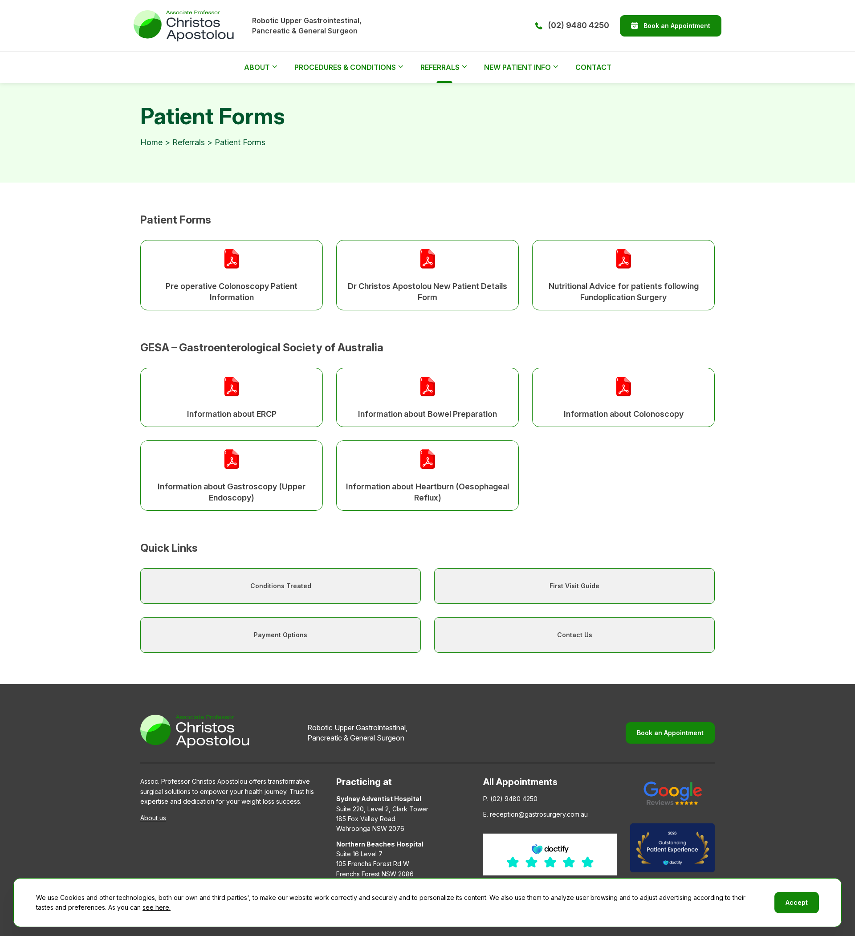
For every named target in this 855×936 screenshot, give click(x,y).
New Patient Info (517, 67)
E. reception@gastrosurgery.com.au (535, 814)
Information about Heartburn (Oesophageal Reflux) (427, 492)
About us (153, 818)
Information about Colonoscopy (624, 414)
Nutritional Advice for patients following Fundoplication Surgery (624, 291)
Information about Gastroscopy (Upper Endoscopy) (231, 492)
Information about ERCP (232, 414)
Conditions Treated (280, 586)
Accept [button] (797, 902)
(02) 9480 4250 (578, 25)
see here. (156, 907)
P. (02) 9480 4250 (510, 798)
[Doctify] (672, 847)
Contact (593, 67)
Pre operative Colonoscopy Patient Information (231, 291)
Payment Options (280, 635)
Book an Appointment (676, 25)
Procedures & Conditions (345, 67)
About (257, 67)
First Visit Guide (574, 586)
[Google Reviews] (672, 793)
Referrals (440, 67)
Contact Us (574, 635)
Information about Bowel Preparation (427, 414)
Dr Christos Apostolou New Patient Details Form (427, 291)
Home (151, 142)
